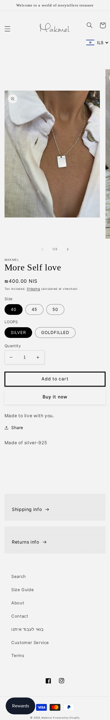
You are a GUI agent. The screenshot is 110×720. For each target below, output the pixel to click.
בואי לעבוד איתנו (27, 629)
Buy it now (55, 397)
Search (18, 576)
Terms (17, 655)
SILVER (18, 332)
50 (55, 309)
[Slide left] (42, 249)
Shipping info (27, 509)
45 (34, 309)
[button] (7, 28)
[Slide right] (67, 249)
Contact (19, 616)
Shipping (33, 289)
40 (13, 309)
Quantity (13, 346)
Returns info (25, 542)
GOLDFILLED (55, 332)
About (17, 602)
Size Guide (22, 589)
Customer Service (30, 642)
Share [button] (17, 427)
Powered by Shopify (66, 717)
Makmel (46, 717)
